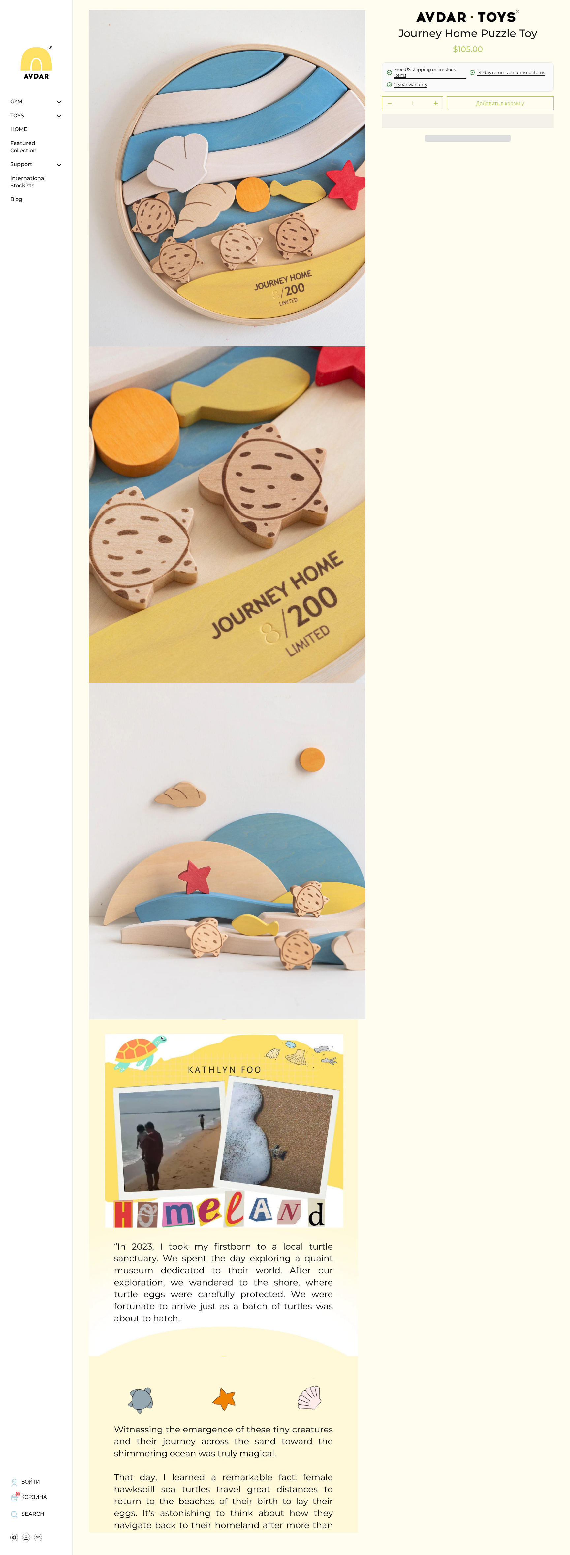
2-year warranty (410, 84)
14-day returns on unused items (511, 72)
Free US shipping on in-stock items (425, 72)
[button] (468, 138)
